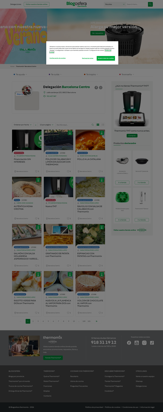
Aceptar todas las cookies (106, 58)
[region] (82, 53)
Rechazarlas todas (87, 58)
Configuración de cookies (58, 58)
